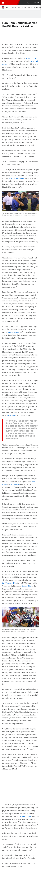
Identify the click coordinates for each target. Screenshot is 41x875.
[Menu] (3, 2)
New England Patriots (16, 178)
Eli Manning (11, 415)
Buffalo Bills (26, 586)
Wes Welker (14, 484)
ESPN (12, 2)
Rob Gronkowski (14, 332)
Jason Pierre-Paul (25, 816)
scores (36, 2)
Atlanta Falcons (31, 58)
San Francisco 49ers (9, 583)
